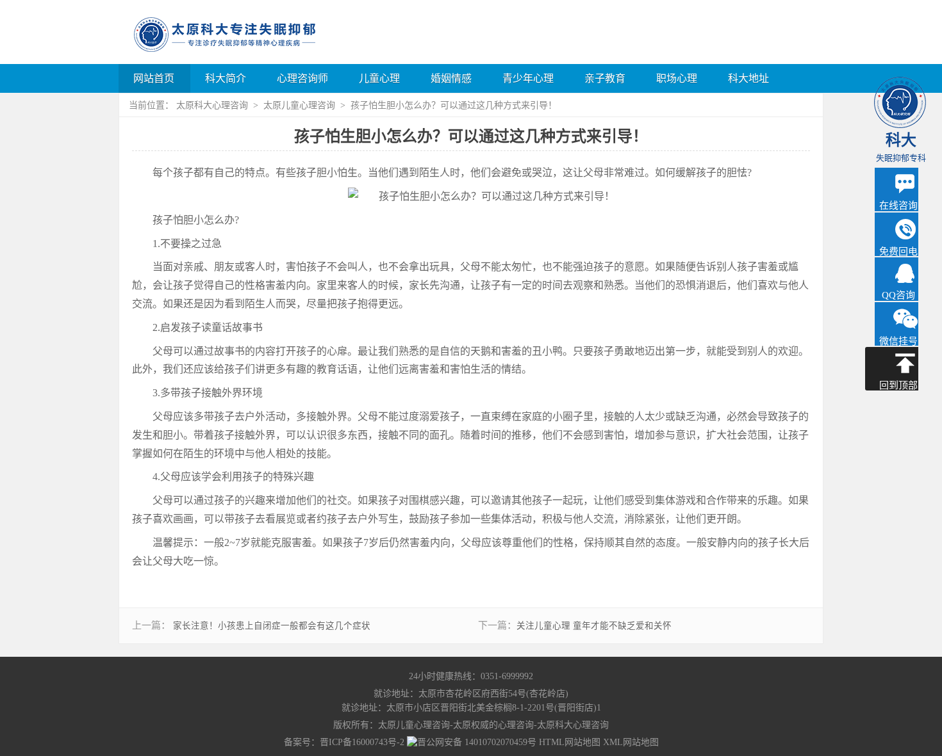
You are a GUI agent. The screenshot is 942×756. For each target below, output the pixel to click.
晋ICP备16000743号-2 (362, 742)
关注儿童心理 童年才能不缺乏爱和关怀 (594, 626)
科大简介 (225, 78)
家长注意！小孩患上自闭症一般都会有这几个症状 (271, 626)
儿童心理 (379, 78)
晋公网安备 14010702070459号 (476, 742)
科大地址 (748, 78)
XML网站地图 (631, 742)
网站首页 (153, 78)
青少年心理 (528, 78)
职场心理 (676, 78)
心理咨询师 (302, 78)
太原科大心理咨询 (213, 105)
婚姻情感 (451, 78)
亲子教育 (604, 78)
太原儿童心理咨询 (300, 105)
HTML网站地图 (569, 742)
